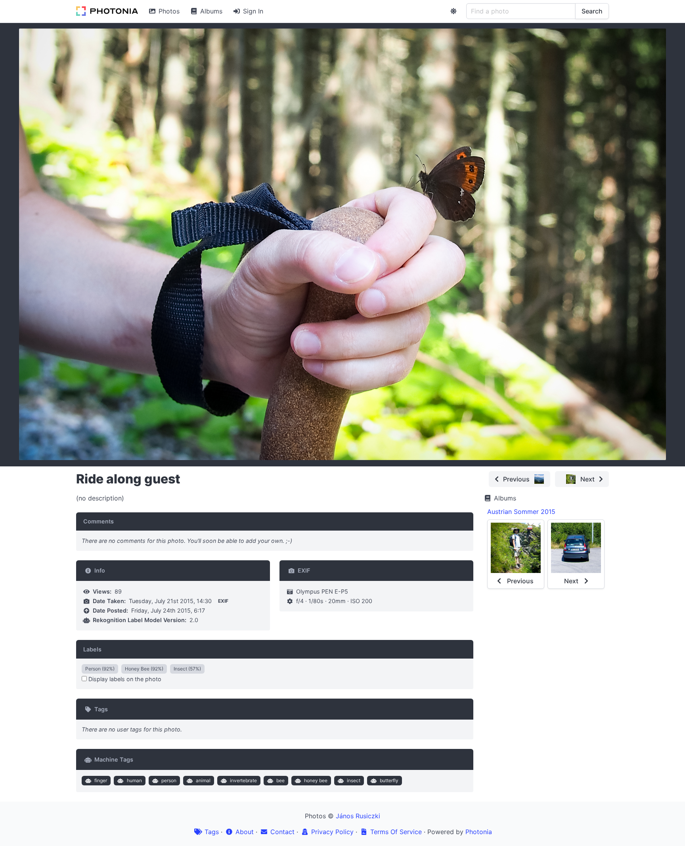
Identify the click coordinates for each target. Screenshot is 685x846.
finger (100, 780)
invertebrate (243, 780)
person (168, 780)
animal (203, 780)
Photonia (478, 832)
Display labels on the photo (124, 679)
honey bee (315, 780)
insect (353, 780)
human (134, 780)
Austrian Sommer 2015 (521, 512)
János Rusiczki (358, 816)
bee (280, 780)
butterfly (389, 780)
